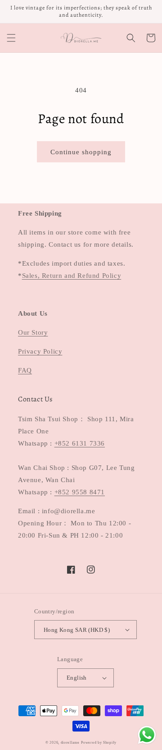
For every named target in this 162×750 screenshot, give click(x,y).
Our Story (33, 332)
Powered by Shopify (99, 743)
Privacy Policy (40, 351)
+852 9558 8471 (79, 492)
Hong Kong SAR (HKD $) (77, 629)
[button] (11, 38)
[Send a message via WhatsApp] (147, 734)
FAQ (25, 370)
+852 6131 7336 (79, 443)
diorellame (70, 743)
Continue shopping (81, 152)
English (77, 677)
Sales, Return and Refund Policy (72, 275)
